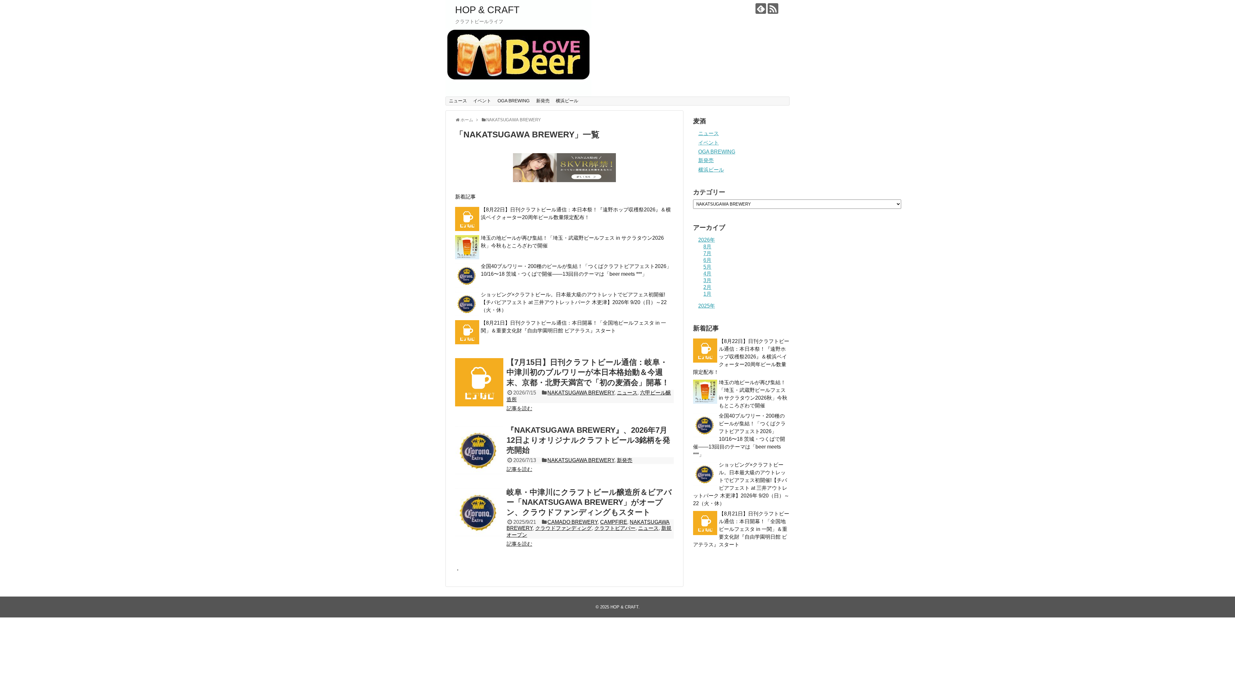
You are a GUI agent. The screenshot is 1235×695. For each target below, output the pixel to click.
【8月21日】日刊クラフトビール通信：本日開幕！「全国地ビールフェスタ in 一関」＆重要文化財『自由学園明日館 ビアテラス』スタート (741, 529)
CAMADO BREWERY (572, 522)
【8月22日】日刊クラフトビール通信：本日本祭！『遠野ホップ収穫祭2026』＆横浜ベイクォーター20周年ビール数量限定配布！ (741, 356)
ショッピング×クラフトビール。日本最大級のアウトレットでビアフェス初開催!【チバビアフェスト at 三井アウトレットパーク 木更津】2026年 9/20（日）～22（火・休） (574, 302)
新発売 (543, 100)
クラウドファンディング (563, 528)
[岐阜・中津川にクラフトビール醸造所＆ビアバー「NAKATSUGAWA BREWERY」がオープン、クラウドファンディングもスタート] (479, 512)
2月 (707, 287)
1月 (707, 294)
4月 (707, 273)
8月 (707, 246)
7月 (707, 253)
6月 (707, 260)
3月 (707, 280)
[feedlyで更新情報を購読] (760, 8)
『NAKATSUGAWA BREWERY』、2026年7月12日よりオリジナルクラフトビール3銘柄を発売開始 (588, 440)
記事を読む (519, 408)
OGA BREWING (514, 100)
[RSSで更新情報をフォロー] (773, 8)
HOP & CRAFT (487, 10)
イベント (482, 100)
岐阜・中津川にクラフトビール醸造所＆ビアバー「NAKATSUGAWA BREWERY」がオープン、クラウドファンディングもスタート (589, 502)
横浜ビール (567, 100)
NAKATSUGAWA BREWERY (580, 392)
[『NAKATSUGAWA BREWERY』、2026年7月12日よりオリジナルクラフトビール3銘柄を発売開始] (479, 450)
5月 (707, 267)
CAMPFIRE (613, 522)
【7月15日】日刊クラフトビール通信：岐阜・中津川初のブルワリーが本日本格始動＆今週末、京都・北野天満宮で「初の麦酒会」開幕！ (588, 372)
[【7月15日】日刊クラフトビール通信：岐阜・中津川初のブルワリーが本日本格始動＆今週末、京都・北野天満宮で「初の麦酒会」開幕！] (479, 382)
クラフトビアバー (615, 528)
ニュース (458, 100)
